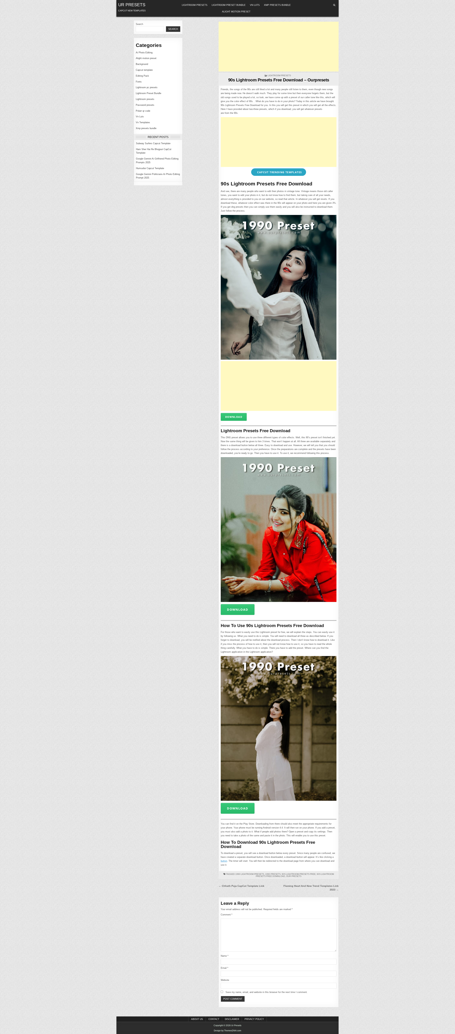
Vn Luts (255, 5)
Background (142, 64)
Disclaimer (232, 1019)
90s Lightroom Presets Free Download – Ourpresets (278, 80)
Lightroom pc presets (146, 87)
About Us (197, 1019)
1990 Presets (273, 874)
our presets (293, 876)
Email (224, 968)
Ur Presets (131, 4)
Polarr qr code (143, 111)
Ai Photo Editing (144, 52)
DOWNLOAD (233, 417)
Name (224, 956)
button (224, 861)
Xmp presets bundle (277, 5)
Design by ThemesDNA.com (227, 1030)
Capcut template (144, 70)
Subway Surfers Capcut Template (153, 143)
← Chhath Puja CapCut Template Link (241, 886)
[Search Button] (334, 5)
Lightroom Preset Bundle (229, 5)
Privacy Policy (254, 1019)
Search (139, 24)
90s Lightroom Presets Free (299, 874)
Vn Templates (143, 122)
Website (225, 980)
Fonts (139, 81)
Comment (226, 914)
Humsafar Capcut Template (150, 168)
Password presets (145, 105)
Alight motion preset (236, 11)
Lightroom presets (194, 5)
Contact (213, 1019)
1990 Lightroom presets (249, 874)
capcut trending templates (279, 172)
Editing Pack (142, 75)
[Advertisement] (279, 46)
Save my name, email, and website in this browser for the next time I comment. (266, 992)
